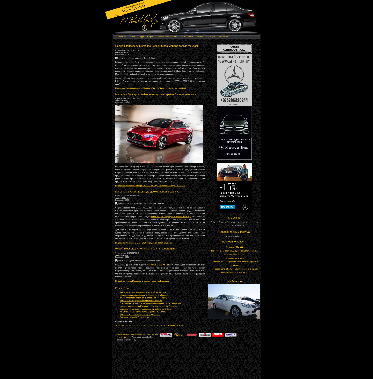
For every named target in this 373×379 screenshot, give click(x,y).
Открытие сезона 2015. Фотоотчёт (135, 317)
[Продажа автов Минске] (205, 336)
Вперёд (171, 325)
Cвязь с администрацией (126, 334)
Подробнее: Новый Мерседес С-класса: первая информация (142, 281)
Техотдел (199, 37)
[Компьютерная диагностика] (234, 159)
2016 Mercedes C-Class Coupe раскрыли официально (143, 312)
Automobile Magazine (156, 265)
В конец (180, 325)
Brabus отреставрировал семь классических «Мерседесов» (146, 298)
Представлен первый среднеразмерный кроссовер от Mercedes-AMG (150, 303)
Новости (132, 37)
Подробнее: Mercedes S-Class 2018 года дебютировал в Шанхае (143, 243)
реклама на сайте (151, 334)
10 (165, 325)
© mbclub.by (121, 337)
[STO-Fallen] (234, 106)
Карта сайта (223, 37)
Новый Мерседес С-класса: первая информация (145, 248)
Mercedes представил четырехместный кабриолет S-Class (145, 309)
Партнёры (210, 37)
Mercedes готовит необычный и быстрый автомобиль (143, 292)
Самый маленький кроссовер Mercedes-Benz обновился (144, 295)
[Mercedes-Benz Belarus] (234, 212)
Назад (128, 325)
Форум (141, 37)
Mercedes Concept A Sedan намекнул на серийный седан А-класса (155, 94)
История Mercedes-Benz (167, 37)
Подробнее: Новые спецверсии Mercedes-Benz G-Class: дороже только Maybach (150, 88)
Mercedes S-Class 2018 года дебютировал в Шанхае (147, 191)
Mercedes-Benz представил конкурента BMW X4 (141, 300)
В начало (120, 325)
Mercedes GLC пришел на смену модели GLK (140, 314)
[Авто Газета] (218, 336)
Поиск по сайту (186, 37)
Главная (122, 37)
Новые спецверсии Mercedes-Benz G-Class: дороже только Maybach (157, 45)
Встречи (150, 37)
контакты (140, 334)
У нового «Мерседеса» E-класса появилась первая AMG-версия (148, 306)
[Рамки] (234, 52)
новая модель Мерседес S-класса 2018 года (171, 217)
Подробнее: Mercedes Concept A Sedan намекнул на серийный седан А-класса (150, 186)
